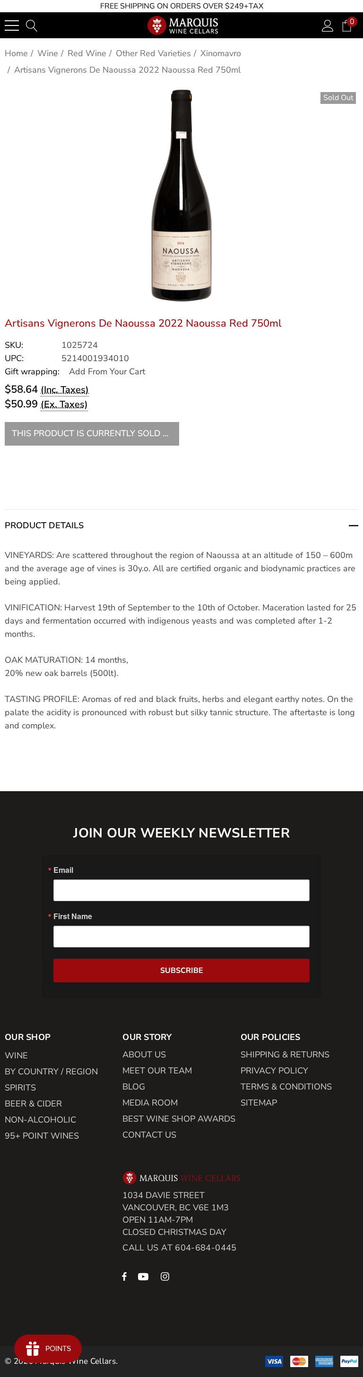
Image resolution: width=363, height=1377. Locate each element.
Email (63, 870)
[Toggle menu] (12, 25)
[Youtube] (144, 1276)
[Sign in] (328, 25)
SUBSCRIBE (181, 970)
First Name (72, 916)
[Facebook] (124, 1276)
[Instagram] (166, 1276)
